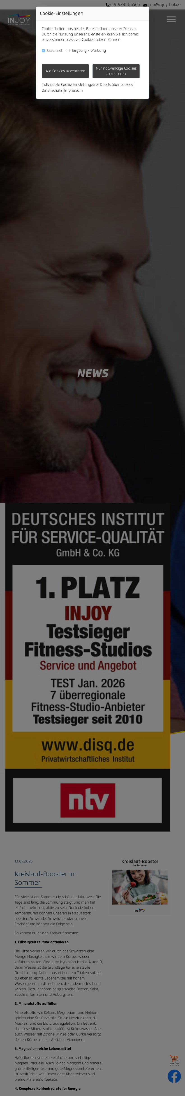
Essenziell (54, 50)
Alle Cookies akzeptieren (65, 71)
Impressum (73, 90)
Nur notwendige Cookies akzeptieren (116, 71)
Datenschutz (52, 90)
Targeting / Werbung (89, 50)
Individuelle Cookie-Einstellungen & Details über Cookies (87, 84)
